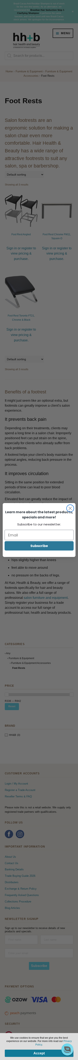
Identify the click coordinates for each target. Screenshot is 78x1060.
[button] (67, 1049)
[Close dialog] (70, 508)
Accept (39, 1053)
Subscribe (39, 545)
